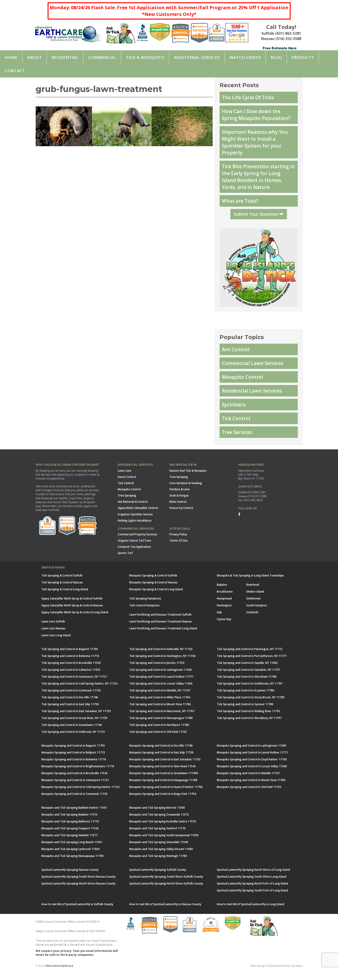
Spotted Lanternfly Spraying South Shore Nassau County (78, 877)
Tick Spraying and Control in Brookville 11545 (71, 663)
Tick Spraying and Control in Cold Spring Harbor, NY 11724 (79, 683)
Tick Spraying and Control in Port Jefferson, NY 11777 (251, 656)
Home (11, 57)
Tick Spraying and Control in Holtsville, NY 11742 (160, 649)
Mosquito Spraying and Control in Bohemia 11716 (73, 759)
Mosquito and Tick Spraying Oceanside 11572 (159, 814)
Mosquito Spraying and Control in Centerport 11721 (75, 780)
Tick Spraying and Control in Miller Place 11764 (159, 697)
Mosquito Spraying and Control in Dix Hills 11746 (161, 745)
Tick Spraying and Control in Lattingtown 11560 (160, 670)
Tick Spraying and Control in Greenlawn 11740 (71, 725)
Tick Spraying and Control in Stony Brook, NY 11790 (250, 697)
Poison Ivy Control (181, 508)
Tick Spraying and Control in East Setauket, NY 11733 (76, 711)
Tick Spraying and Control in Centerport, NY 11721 (74, 677)
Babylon (222, 585)
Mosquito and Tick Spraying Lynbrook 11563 (70, 849)
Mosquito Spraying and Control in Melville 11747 (248, 773)
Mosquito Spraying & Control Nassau (153, 582)
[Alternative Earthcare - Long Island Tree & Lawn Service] (68, 32)
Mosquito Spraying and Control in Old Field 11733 (249, 787)
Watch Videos (245, 57)
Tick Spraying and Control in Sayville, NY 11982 (247, 663)
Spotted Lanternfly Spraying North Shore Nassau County (78, 883)
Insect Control (127, 477)
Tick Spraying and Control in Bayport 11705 (69, 649)
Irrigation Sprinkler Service (135, 514)
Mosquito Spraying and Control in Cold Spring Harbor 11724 (80, 787)
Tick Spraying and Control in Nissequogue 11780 (161, 718)
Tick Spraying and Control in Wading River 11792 (248, 711)
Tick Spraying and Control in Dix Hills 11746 (69, 697)
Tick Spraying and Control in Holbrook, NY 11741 (73, 732)
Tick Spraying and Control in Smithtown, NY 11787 (250, 683)
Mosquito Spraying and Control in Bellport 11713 (73, 752)
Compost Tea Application (134, 547)
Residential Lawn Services (252, 391)
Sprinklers (234, 404)
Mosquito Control (242, 377)
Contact (15, 71)
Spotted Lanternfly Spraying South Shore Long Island (251, 877)
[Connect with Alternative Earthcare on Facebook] (239, 514)
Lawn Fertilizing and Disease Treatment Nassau (160, 621)
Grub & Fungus (179, 495)
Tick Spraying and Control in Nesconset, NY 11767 (162, 711)
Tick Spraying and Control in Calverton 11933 (70, 670)
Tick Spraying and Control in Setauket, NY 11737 (248, 670)
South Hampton (256, 605)
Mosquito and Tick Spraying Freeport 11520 (70, 828)
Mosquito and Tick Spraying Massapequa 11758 (72, 856)
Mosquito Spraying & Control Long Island (156, 589)
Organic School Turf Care (134, 540)
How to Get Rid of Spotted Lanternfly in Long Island (250, 904)
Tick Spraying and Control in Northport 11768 (159, 725)
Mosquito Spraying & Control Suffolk (153, 575)
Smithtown (253, 598)
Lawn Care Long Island (56, 635)
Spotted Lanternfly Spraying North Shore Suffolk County (166, 883)
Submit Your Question (256, 214)
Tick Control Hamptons (144, 605)
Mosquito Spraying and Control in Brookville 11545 (74, 773)
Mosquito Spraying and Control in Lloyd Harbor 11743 (252, 759)
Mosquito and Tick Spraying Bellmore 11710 (70, 821)
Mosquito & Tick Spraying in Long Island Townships (250, 575)
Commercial (102, 57)
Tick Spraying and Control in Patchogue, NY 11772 (249, 649)
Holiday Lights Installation (135, 520)
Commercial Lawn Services (252, 363)
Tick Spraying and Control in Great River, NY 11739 (74, 718)
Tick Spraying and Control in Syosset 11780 (245, 704)
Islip (219, 612)
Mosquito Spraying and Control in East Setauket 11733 (165, 759)
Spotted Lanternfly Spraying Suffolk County (157, 870)
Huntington (224, 605)
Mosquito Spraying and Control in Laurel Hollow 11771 (252, 752)
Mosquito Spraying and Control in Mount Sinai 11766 (251, 780)
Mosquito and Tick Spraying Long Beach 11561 (71, 842)
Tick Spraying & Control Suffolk (62, 575)
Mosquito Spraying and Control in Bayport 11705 (73, 745)
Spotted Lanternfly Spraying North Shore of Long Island (253, 870)
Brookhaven (225, 591)
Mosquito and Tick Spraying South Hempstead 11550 (163, 835)
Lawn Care (124, 471)
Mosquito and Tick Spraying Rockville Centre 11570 (162, 821)
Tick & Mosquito (145, 57)
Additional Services (197, 57)
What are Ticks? (240, 201)
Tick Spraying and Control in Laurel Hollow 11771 (161, 677)
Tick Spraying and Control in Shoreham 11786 (247, 677)
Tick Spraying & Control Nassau (62, 582)
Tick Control (236, 418)
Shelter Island (255, 591)
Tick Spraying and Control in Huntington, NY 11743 (162, 656)
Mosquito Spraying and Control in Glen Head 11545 (162, 766)
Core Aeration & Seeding (185, 483)
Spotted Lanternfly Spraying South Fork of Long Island (252, 890)
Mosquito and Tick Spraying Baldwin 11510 (69, 814)
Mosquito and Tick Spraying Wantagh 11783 (158, 856)
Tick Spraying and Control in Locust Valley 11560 (160, 683)
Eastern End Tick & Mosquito (188, 471)
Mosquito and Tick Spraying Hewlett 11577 (69, 835)
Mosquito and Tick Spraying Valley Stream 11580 (161, 849)
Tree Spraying (127, 495)
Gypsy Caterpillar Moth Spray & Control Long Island (74, 612)
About (34, 57)
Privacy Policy (178, 534)
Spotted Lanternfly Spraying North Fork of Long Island (252, 883)
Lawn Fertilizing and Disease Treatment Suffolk (160, 614)
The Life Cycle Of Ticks (248, 97)
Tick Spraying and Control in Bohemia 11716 (70, 656)
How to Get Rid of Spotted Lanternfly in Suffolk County (77, 904)
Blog (276, 57)
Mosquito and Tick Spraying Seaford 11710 (157, 828)
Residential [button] (65, 57)
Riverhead (252, 585)
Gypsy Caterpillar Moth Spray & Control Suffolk (72, 598)
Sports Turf (125, 553)
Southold (252, 612)
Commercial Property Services (137, 534)
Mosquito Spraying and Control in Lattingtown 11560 (251, 745)
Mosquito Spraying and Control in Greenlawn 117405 (163, 773)
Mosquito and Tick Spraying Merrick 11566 (157, 808)
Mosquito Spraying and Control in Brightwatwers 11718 (77, 766)
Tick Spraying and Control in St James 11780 (245, 690)
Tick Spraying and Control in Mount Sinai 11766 (160, 704)
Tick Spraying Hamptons (145, 598)
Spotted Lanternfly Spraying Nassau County (69, 870)
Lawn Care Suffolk (53, 621)
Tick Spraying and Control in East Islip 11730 (70, 704)
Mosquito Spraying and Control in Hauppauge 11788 (163, 780)
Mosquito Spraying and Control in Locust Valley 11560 (252, 766)
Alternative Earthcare (59, 966)
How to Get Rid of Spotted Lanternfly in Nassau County (165, 904)
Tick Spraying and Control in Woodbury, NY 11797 (249, 718)
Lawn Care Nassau (53, 628)
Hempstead (224, 598)
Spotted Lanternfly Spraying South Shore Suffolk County (166, 877)
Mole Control (177, 502)
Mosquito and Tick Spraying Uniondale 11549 (158, 842)
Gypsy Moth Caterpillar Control (138, 508)
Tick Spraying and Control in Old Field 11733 (158, 732)
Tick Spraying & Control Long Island (64, 589)
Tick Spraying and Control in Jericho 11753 (156, 663)
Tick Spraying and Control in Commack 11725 (71, 690)
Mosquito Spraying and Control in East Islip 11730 (161, 752)
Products (303, 57)
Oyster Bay (224, 619)
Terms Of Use (178, 540)
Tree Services (237, 432)
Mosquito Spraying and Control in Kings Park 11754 (162, 794)
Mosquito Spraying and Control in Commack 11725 (74, 794)
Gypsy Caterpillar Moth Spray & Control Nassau (72, 605)
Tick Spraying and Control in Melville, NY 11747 (159, 690)
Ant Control (235, 349)
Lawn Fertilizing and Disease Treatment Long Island (163, 628)
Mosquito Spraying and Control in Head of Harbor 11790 (166, 787)
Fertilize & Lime (179, 489)
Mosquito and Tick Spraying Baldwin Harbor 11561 (74, 808)
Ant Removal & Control (133, 502)
